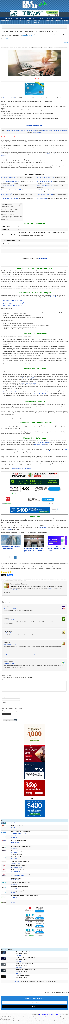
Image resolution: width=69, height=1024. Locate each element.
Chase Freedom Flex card (40, 78)
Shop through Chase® (39, 444)
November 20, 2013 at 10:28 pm (10, 663)
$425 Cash (14, 884)
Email (3, 697)
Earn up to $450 (15, 842)
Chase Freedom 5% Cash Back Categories (11, 209)
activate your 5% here (54, 296)
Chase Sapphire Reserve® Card (44, 185)
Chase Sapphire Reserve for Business (11, 190)
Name (3, 693)
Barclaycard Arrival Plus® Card (38, 393)
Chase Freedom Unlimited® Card (45, 194)
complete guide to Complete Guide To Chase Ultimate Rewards (21, 130)
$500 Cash (14, 848)
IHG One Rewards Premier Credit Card (46, 190)
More (14, 575)
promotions (8, 529)
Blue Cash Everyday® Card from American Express (34, 377)
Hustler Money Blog (34, 4)
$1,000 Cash (14, 897)
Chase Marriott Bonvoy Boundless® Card (11, 181)
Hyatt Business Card (42, 198)
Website (4, 702)
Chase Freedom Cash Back (8, 214)
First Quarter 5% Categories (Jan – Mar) (12, 300)
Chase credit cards (37, 132)
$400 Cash (14, 858)
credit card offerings (42, 527)
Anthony (50, 588)
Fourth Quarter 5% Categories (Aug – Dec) (13, 305)
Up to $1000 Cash (15, 863)
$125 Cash (14, 888)
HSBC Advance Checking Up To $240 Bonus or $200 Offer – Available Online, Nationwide (34, 550)
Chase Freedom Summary (8, 206)
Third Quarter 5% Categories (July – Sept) (13, 303)
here (60, 251)
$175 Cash (14, 892)
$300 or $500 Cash (15, 879)
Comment (4, 680)
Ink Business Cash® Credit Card (44, 181)
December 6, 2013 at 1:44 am (10, 644)
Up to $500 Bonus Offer (17, 867)
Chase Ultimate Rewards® (42, 442)
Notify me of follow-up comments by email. (12, 708)
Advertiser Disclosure (27, 35)
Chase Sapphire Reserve (43, 451)
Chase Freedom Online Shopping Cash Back (12, 216)
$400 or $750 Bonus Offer (17, 875)
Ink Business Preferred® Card (8, 177)
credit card (33, 519)
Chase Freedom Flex (9, 97)
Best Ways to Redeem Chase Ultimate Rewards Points (54, 130)
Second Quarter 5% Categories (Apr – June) (13, 302)
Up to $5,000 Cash (15, 827)
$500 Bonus (14, 852)
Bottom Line (5, 219)
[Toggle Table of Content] (20, 204)
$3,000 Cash (14, 837)
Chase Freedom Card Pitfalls (8, 213)
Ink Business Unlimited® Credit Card (45, 177)
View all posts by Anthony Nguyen (12, 589)
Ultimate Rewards (5, 276)
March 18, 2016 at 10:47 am (9, 619)
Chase (53, 295)
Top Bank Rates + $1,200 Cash (18, 833)
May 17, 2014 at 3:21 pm (9, 632)
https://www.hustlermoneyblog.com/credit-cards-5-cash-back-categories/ (20, 654)
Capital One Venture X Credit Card (9, 198)
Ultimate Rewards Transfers (8, 217)
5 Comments (65, 42)
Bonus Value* (16, 981)
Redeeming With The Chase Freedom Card (11, 208)
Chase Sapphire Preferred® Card (9, 185)
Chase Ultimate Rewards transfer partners (21, 468)
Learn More (19, 955)
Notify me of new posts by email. (9, 712)
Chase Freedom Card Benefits (8, 211)
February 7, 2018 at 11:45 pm (10, 608)
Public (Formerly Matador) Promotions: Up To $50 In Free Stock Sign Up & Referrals (57, 548)
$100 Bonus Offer (15, 871)
